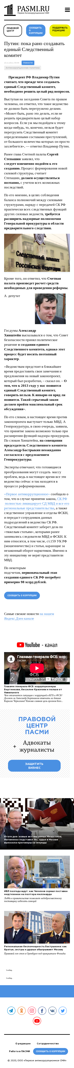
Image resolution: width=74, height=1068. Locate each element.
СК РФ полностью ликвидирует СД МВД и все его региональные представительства (36, 503)
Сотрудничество (48, 1043)
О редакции (23, 1043)
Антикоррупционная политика (22, 67)
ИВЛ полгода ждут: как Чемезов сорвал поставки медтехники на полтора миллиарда (36, 893)
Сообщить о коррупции (36, 30)
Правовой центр (13, 29)
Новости (28, 62)
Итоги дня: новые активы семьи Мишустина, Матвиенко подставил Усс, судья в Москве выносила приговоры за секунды (33, 839)
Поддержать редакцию (60, 29)
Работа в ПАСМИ (19, 1051)
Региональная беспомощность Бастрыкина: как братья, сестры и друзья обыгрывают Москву (35, 948)
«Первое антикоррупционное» (27, 494)
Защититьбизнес (34, 766)
